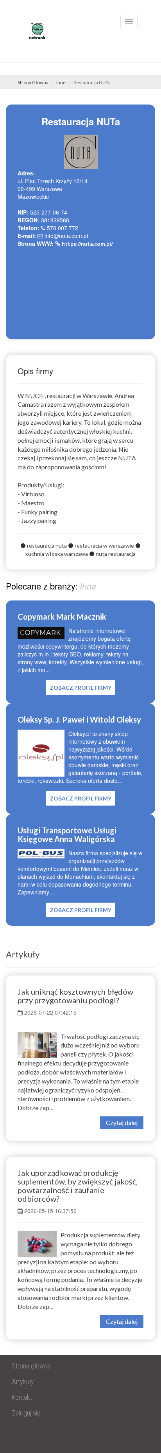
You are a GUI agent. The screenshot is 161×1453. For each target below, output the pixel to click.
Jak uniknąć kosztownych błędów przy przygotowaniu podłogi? (75, 996)
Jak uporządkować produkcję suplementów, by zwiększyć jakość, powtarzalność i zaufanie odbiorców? (78, 1185)
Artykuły (22, 954)
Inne (61, 82)
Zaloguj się (26, 1413)
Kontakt (22, 1397)
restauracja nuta (47, 545)
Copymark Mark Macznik (62, 616)
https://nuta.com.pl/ (87, 243)
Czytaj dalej (122, 1122)
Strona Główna (33, 82)
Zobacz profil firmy (80, 687)
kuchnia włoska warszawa (56, 553)
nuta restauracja (116, 553)
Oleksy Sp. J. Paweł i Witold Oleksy (79, 719)
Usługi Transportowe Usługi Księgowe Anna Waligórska (67, 835)
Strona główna (31, 1366)
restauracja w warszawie (104, 545)
